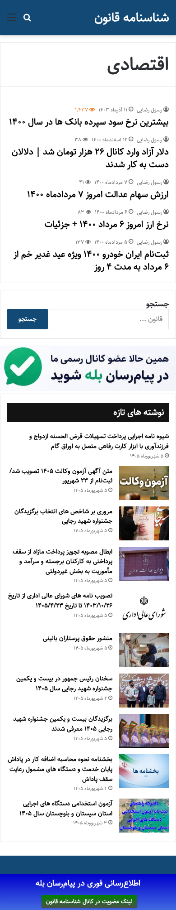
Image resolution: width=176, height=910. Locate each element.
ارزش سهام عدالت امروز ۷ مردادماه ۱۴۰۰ (98, 195)
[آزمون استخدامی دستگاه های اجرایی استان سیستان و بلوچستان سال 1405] (144, 816)
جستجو (157, 304)
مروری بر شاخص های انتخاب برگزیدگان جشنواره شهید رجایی (63, 516)
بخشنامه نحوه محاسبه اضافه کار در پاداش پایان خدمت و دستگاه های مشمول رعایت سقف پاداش (60, 769)
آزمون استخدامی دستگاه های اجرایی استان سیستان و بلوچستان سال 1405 (65, 809)
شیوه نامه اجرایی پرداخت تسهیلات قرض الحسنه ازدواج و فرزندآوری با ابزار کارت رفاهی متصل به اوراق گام (99, 441)
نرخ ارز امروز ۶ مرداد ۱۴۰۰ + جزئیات (107, 224)
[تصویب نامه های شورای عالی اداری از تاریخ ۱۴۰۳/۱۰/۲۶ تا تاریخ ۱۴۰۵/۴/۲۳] (144, 609)
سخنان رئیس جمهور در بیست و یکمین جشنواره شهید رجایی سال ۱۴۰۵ (64, 683)
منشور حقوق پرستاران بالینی (77, 638)
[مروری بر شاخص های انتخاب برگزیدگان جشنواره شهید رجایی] (144, 523)
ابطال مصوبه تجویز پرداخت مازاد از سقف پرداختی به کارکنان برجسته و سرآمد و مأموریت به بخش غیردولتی (62, 561)
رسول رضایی (149, 110)
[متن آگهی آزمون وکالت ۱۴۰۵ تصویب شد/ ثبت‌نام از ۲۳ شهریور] (144, 483)
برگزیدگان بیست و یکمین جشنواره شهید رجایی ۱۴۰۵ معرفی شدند (62, 724)
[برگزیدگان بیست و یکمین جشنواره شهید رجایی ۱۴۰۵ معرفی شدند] (144, 731)
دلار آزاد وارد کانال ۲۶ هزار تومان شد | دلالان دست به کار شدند (90, 158)
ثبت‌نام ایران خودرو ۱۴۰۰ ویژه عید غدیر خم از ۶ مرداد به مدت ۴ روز (91, 260)
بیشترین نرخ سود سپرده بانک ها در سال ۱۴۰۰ (89, 122)
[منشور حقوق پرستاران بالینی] (144, 650)
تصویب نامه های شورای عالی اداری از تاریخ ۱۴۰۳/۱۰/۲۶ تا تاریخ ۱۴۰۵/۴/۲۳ (60, 601)
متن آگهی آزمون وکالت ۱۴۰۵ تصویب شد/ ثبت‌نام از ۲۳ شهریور (60, 476)
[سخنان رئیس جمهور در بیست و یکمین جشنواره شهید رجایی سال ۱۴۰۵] (144, 691)
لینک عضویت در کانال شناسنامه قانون (89, 901)
